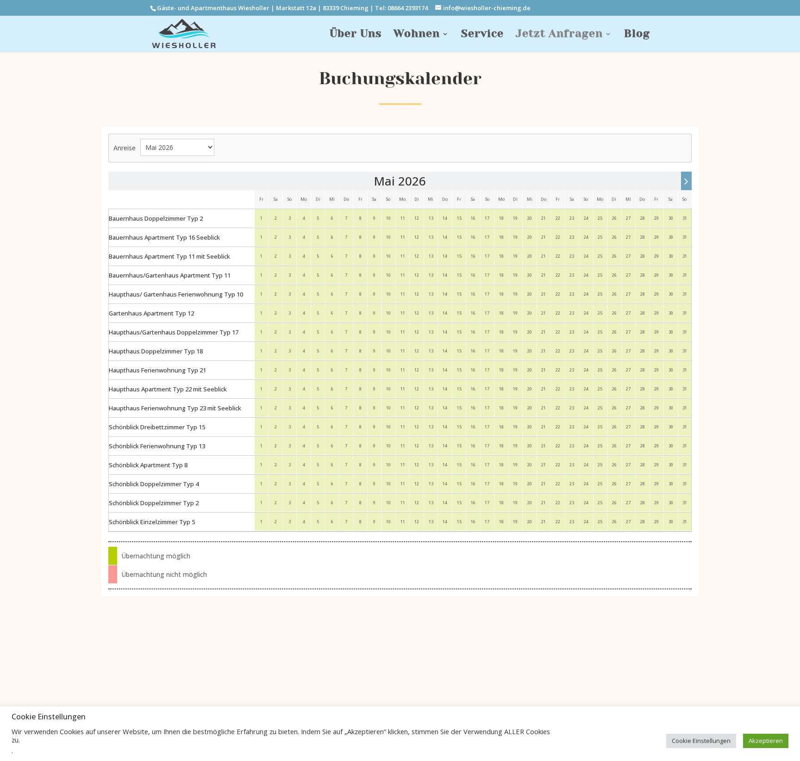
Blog (637, 35)
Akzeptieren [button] (766, 740)
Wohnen (417, 35)
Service (482, 35)
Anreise (124, 147)
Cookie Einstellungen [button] (701, 740)
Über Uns (355, 35)
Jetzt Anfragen (559, 35)
